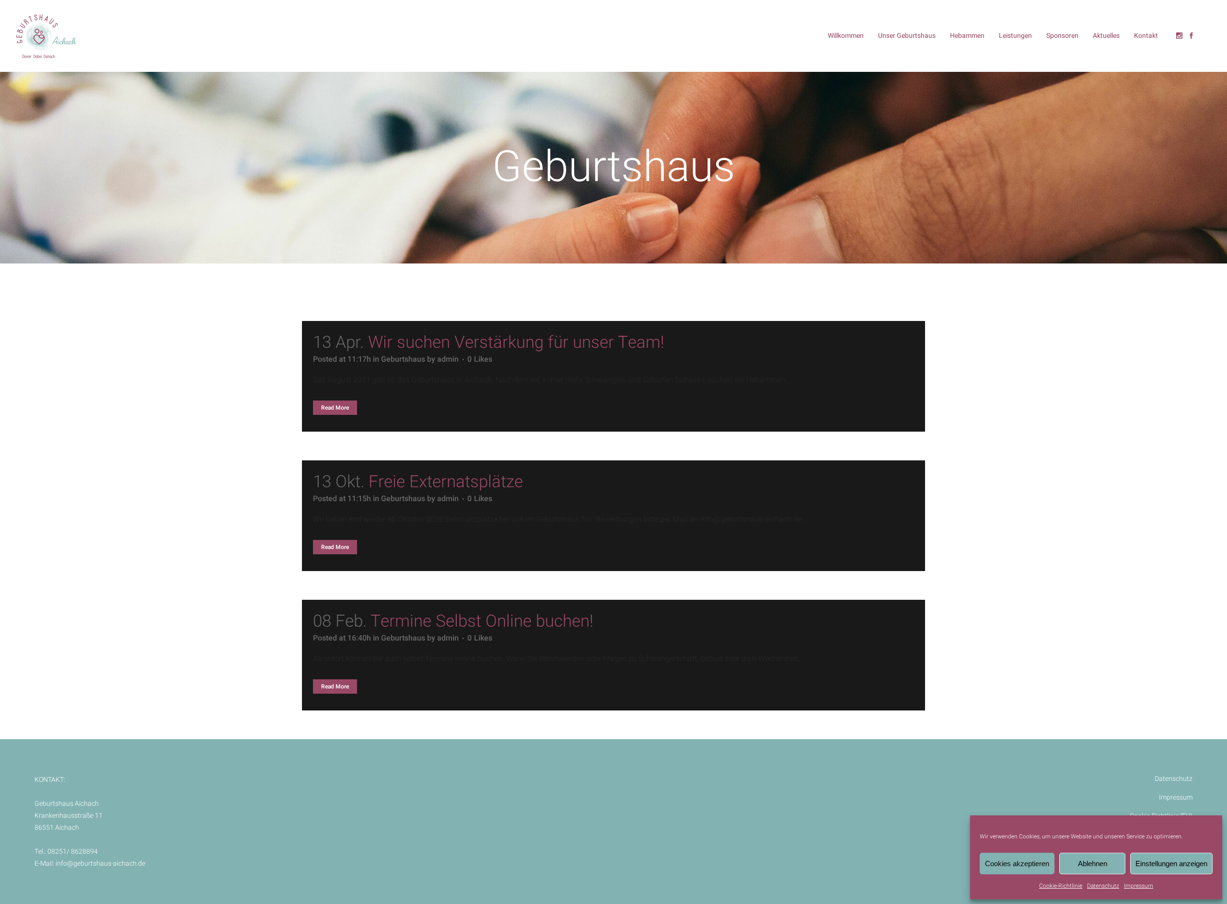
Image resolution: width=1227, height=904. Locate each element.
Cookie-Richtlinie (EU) (1161, 816)
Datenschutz (1103, 885)
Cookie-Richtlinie (1060, 885)
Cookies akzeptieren (1017, 863)
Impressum (1138, 885)
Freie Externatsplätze (446, 481)
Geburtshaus (403, 359)
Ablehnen (1092, 863)
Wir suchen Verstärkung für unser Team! (516, 342)
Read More (335, 407)
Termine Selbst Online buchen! (481, 621)
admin (448, 359)
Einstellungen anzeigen (1171, 863)
